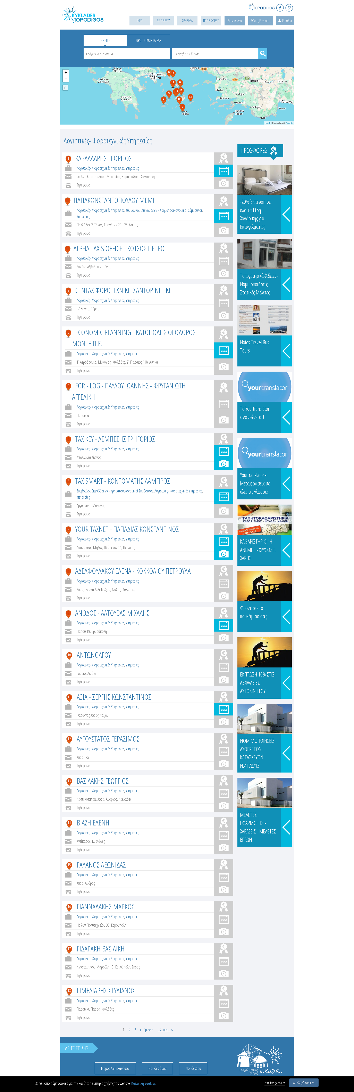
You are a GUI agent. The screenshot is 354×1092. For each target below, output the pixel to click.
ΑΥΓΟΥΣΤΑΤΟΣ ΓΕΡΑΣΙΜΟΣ (108, 738)
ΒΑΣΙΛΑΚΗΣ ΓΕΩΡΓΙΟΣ (103, 780)
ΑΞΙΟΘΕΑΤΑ (163, 20)
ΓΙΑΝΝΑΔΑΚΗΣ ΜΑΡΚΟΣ (105, 906)
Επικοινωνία (235, 20)
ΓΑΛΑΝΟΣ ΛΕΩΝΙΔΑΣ (101, 864)
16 (69, 906)
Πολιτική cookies (143, 1083)
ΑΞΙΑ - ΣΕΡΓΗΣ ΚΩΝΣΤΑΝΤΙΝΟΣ (114, 696)
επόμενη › (146, 1029)
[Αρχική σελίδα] (89, 20)
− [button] (66, 78)
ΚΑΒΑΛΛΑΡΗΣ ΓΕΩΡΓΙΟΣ (103, 158)
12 (69, 738)
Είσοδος (287, 20)
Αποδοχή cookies (303, 1082)
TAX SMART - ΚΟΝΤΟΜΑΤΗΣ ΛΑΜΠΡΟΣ (122, 480)
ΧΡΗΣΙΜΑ (187, 20)
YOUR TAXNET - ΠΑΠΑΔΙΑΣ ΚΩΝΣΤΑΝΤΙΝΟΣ (127, 529)
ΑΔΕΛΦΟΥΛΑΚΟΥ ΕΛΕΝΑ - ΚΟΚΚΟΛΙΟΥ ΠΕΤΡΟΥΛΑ (133, 570)
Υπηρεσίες (132, 168)
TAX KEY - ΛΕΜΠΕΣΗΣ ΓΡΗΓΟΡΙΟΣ (115, 439)
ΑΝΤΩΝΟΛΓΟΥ (94, 654)
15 (69, 864)
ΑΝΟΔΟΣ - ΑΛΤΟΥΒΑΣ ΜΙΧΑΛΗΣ (112, 613)
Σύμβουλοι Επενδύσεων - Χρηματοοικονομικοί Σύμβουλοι (164, 210)
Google (289, 123)
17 (69, 948)
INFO (140, 20)
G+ (289, 7)
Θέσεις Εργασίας (260, 20)
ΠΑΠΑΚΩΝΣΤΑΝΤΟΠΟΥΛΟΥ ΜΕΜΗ (115, 200)
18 (69, 990)
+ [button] (66, 72)
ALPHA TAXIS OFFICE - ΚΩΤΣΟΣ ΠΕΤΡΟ (119, 248)
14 (69, 822)
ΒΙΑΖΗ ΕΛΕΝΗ (93, 822)
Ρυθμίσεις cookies (274, 1083)
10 (69, 654)
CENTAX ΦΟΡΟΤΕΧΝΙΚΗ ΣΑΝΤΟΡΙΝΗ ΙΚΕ (123, 290)
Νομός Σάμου (157, 1068)
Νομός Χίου (193, 1068)
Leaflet (268, 123)
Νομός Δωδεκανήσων (115, 1068)
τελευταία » (165, 1029)
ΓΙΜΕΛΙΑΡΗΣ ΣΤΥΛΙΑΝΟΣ (106, 990)
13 (69, 780)
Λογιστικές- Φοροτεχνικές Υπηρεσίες (100, 168)
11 (69, 696)
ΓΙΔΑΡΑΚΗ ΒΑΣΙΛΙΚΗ (101, 948)
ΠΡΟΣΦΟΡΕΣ (211, 20)
